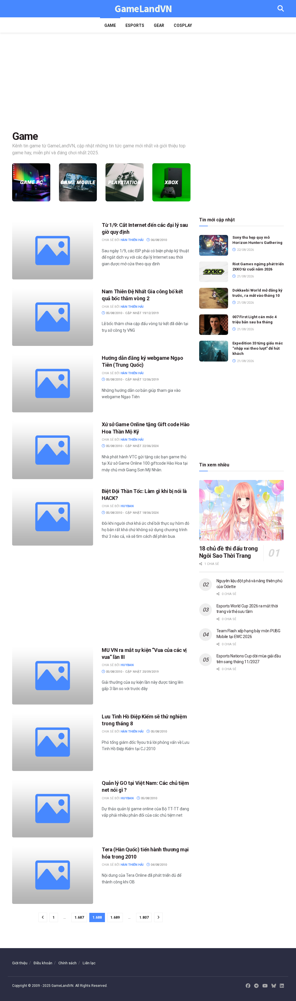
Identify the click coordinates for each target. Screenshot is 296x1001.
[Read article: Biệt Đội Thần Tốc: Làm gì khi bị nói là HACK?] (52, 517)
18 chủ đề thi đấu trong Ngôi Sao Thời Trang (228, 552)
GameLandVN (143, 9)
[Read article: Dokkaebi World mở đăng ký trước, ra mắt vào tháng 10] (213, 298)
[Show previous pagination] (42, 917)
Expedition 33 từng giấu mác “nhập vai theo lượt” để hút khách (257, 348)
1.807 (144, 917)
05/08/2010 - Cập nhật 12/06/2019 (131, 379)
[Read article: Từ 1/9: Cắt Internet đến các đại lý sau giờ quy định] (52, 250)
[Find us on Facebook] (248, 986)
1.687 (79, 917)
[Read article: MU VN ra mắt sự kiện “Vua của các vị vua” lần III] (52, 676)
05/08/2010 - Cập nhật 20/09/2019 (131, 672)
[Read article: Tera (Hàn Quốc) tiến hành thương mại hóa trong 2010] (52, 875)
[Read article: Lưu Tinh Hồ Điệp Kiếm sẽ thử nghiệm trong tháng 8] (52, 742)
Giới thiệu (19, 963)
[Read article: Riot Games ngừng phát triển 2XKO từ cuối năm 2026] (213, 272)
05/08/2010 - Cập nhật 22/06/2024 (131, 446)
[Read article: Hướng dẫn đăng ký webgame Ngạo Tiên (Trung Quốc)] (52, 383)
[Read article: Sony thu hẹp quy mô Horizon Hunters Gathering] (213, 245)
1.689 (115, 917)
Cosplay (183, 25)
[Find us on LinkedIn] (282, 986)
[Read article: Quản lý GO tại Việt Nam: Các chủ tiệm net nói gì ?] (52, 808)
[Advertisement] (148, 81)
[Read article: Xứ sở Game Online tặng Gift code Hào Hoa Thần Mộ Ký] (52, 450)
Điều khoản (43, 963)
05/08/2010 (158, 731)
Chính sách (67, 963)
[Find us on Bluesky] (273, 986)
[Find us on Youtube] (265, 986)
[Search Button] (281, 8)
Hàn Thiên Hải (132, 240)
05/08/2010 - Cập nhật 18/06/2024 (131, 513)
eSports (134, 25)
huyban (127, 506)
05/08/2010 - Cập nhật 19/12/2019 (131, 313)
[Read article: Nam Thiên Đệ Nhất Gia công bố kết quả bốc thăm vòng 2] (52, 317)
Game (110, 25)
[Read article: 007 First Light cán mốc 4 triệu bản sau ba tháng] (213, 324)
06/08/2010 (158, 240)
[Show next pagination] (158, 917)
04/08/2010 (158, 865)
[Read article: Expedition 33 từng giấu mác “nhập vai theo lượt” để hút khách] (213, 351)
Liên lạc (89, 963)
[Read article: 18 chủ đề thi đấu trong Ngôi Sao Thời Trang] (241, 510)
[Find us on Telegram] (256, 986)
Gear (159, 25)
